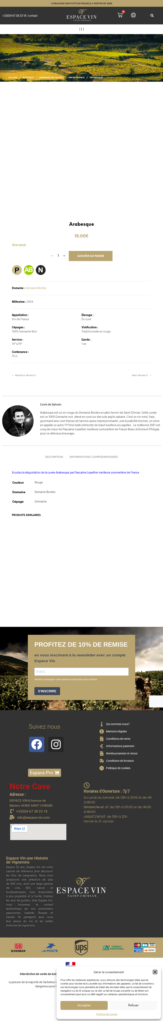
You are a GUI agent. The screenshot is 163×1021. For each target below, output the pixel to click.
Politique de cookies (106, 1014)
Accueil (12, 78)
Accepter (84, 1005)
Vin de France (76, 78)
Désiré (125, 584)
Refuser (133, 1005)
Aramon (18, 584)
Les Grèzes (55, 584)
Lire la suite (57, 602)
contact (33, 15)
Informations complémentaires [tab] (94, 457)
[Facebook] (36, 744)
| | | (81, 29)
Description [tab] (54, 457)
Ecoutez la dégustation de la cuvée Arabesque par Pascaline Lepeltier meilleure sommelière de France (75, 472)
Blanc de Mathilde (94, 584)
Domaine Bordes (36, 288)
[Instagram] (56, 744)
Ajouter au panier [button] (26, 606)
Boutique (28, 78)
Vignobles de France (51, 78)
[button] (155, 972)
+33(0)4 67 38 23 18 (14, 15)
